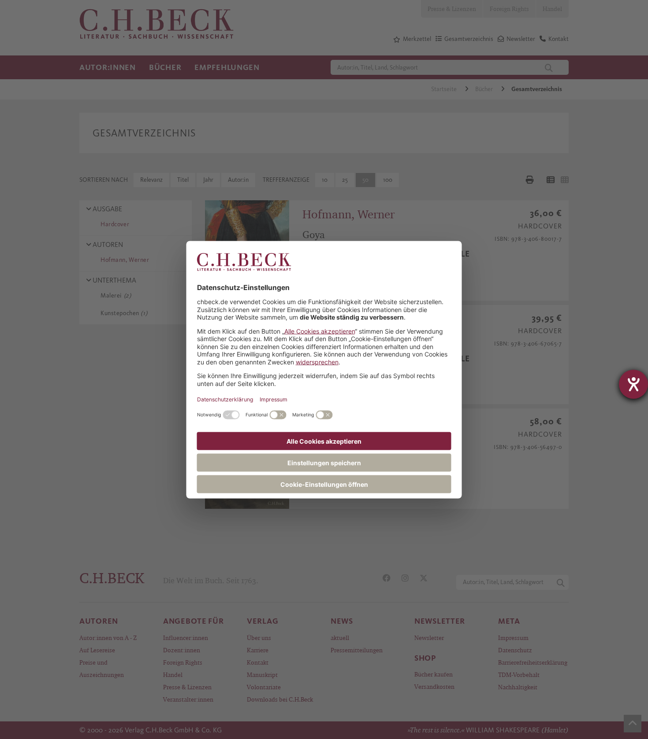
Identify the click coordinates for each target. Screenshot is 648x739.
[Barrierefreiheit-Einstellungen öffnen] (633, 384)
